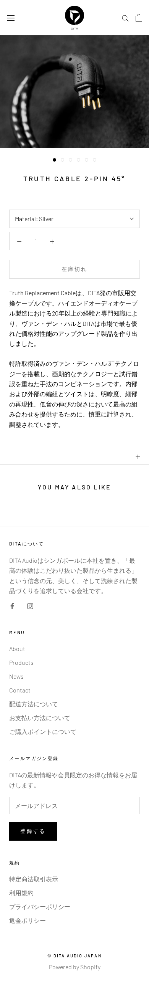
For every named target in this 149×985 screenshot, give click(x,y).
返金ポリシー (27, 920)
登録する (33, 831)
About (17, 648)
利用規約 (21, 892)
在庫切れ (74, 269)
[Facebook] (12, 605)
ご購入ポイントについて (42, 731)
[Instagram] (30, 605)
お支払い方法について (39, 717)
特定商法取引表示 (33, 879)
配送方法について (33, 703)
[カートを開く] (139, 17)
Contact (20, 690)
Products (21, 662)
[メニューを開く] (11, 18)
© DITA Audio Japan (74, 955)
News (16, 676)
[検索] (125, 17)
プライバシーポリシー (39, 906)
